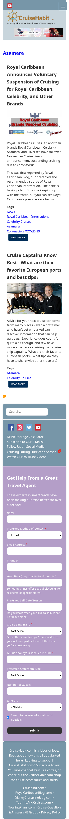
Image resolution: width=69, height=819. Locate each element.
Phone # (12, 560)
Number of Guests (19, 684)
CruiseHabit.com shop (45, 775)
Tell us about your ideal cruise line (29, 653)
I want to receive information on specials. (32, 717)
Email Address (16, 544)
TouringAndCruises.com (33, 802)
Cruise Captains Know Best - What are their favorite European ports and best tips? (34, 266)
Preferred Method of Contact (25, 528)
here (19, 760)
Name (11, 513)
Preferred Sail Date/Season (24, 600)
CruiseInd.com (33, 788)
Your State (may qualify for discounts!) (31, 576)
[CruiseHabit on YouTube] (10, 6)
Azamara (13, 53)
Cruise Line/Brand (18, 624)
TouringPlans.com (21, 807)
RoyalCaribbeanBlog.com (33, 793)
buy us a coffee (45, 770)
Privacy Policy (51, 812)
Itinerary (12, 700)
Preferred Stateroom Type (24, 669)
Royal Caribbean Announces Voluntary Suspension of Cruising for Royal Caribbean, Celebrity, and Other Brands (33, 85)
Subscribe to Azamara (4, 396)
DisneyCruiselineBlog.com (34, 798)
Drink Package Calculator (25, 437)
